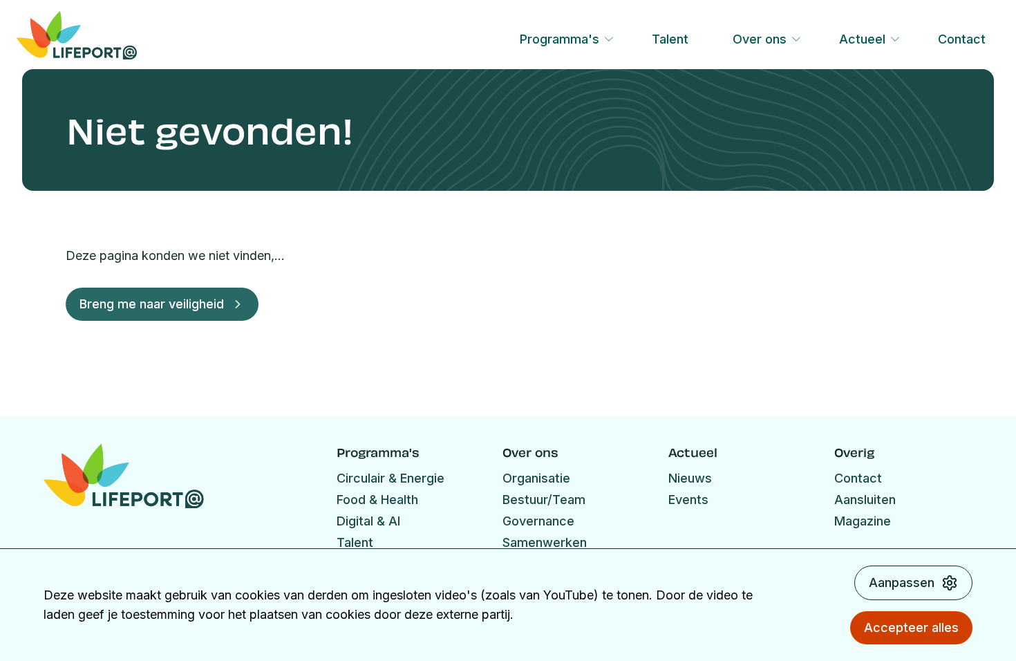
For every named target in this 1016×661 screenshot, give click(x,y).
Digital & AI (368, 521)
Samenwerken (544, 542)
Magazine (862, 521)
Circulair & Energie (390, 478)
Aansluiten (865, 499)
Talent (670, 39)
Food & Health (377, 499)
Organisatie (536, 478)
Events (688, 499)
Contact (962, 39)
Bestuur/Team (543, 499)
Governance (538, 521)
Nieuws (690, 478)
